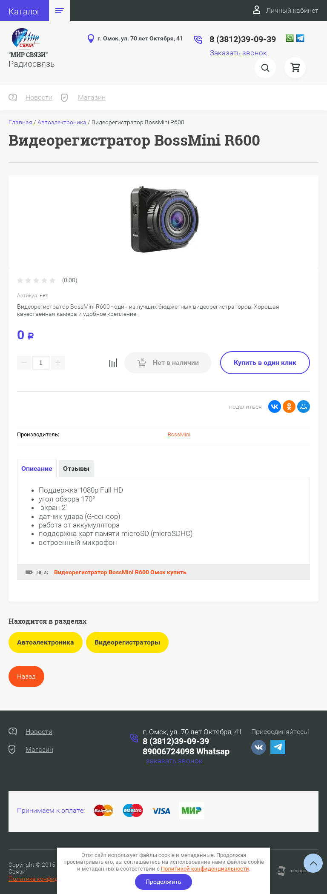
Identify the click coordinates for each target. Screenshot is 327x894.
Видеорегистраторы (127, 642)
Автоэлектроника (61, 122)
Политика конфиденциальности (53, 878)
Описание (36, 468)
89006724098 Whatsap (186, 751)
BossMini (179, 434)
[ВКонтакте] (274, 406)
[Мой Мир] (303, 406)
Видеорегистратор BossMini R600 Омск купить (120, 572)
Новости (39, 97)
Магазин (92, 97)
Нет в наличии (175, 362)
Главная (20, 122)
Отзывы (76, 468)
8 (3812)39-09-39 (176, 741)
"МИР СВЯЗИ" (28, 55)
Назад (26, 676)
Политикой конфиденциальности (205, 868)
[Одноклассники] (289, 406)
